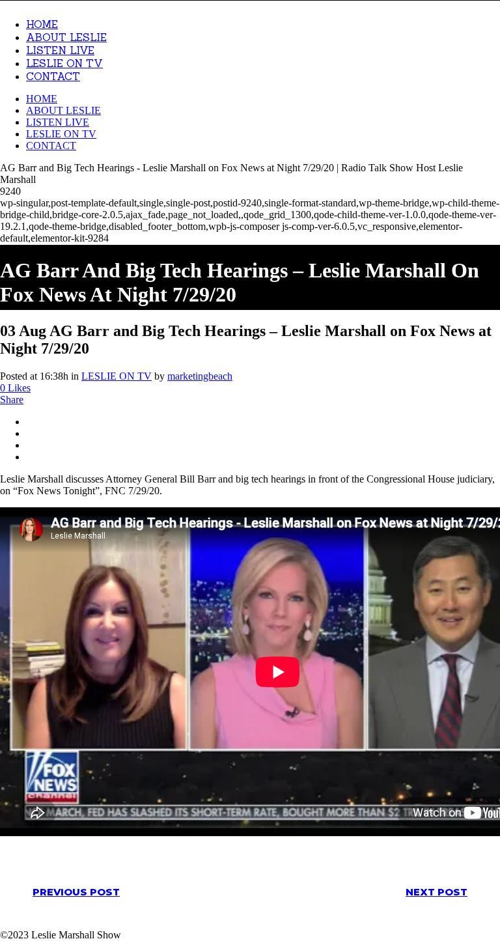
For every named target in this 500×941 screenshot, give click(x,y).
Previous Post (76, 892)
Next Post (436, 892)
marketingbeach (199, 376)
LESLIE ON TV (116, 376)
